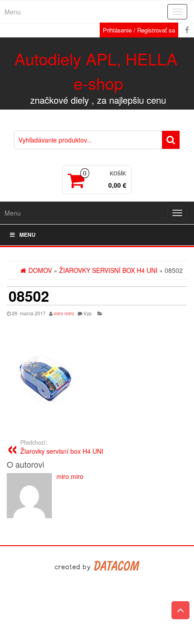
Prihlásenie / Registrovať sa (139, 30)
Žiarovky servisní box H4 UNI (61, 447)
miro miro (64, 313)
